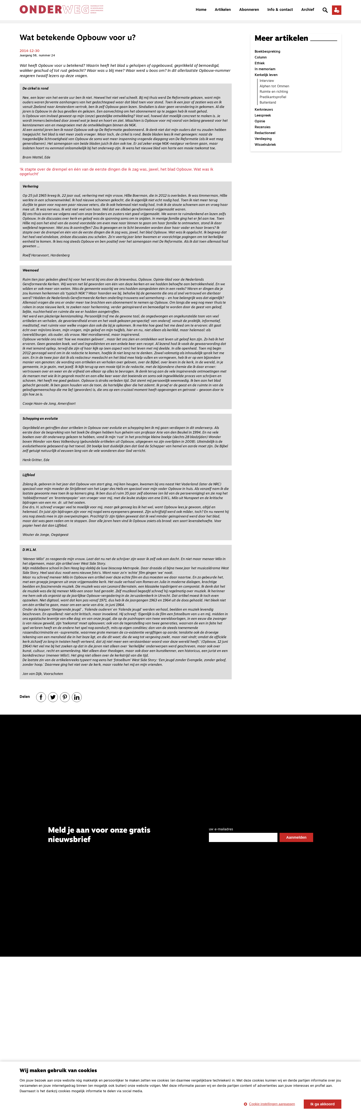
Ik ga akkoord (322, 1104)
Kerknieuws (264, 110)
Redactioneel (265, 133)
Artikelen (223, 10)
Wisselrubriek (265, 145)
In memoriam (265, 69)
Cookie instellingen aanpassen (272, 1104)
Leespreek (263, 115)
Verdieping (263, 139)
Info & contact (280, 10)
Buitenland (268, 102)
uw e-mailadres (221, 829)
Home (201, 10)
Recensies (263, 127)
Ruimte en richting (274, 92)
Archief (307, 10)
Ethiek (260, 63)
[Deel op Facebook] (41, 697)
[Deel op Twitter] (53, 697)
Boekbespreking (267, 51)
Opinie (260, 121)
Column (261, 57)
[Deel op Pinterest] (65, 697)
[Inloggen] (336, 10)
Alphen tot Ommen (274, 86)
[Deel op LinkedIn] (77, 697)
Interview (267, 81)
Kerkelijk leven (266, 75)
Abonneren (249, 10)
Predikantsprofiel (273, 97)
